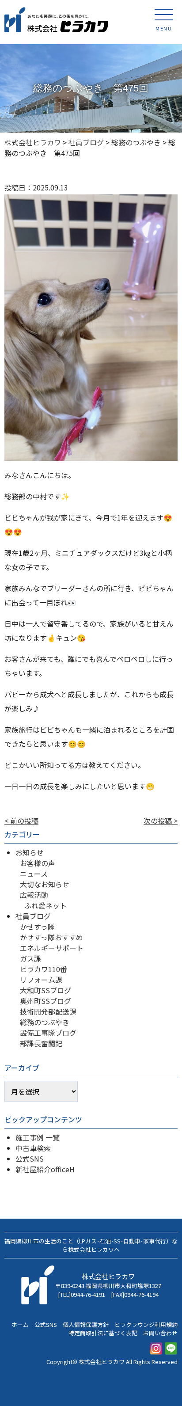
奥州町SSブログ (45, 1001)
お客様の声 (37, 863)
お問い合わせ (160, 1333)
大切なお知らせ (44, 884)
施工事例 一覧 (37, 1137)
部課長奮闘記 (41, 1043)
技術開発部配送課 (48, 1011)
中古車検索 (33, 1148)
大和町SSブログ (45, 990)
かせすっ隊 (37, 926)
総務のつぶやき (44, 1022)
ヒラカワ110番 (43, 969)
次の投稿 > (161, 820)
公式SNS (29, 1158)
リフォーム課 (41, 979)
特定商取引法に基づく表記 (102, 1333)
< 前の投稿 (21, 820)
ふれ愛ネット (45, 905)
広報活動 (34, 894)
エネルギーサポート (51, 947)
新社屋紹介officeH (45, 1169)
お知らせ (29, 852)
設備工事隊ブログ (48, 1032)
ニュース (34, 873)
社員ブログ (33, 916)
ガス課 (30, 958)
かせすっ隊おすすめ (51, 937)
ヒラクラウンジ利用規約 (146, 1324)
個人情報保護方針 (86, 1324)
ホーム (20, 1324)
